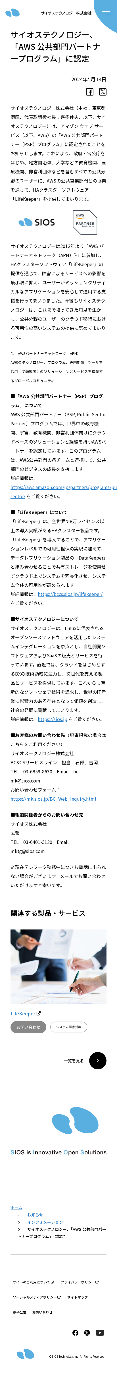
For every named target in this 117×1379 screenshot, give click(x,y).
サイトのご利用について (31, 1281)
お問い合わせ (28, 1027)
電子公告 (19, 1312)
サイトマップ (77, 1297)
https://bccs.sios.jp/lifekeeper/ (70, 594)
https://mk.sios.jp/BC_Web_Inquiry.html (53, 798)
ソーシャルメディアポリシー (35, 1297)
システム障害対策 (68, 1026)
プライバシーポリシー (78, 1281)
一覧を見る (74, 1060)
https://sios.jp (52, 719)
